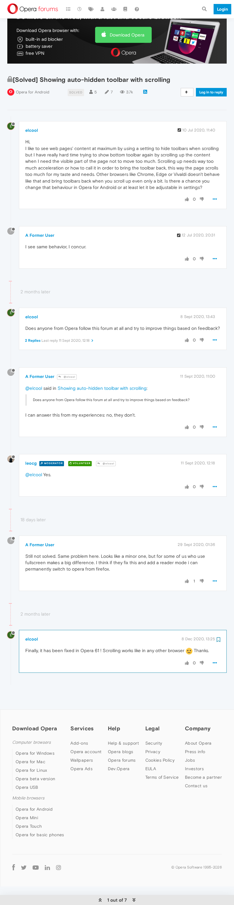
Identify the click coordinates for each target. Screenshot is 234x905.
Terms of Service (162, 777)
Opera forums (122, 760)
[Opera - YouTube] (36, 867)
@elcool (69, 377)
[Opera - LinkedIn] (47, 867)
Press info (195, 751)
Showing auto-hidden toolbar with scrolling (102, 388)
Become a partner (203, 777)
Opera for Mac (30, 761)
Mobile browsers (28, 798)
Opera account (85, 751)
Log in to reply (211, 92)
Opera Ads (81, 768)
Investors (194, 768)
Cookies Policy (160, 760)
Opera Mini (27, 817)
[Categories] (68, 9)
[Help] (137, 9)
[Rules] (125, 9)
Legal (152, 728)
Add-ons (79, 743)
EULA (150, 768)
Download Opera (127, 34)
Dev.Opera (119, 768)
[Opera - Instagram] (58, 867)
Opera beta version (35, 778)
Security (153, 743)
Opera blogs (120, 751)
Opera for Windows (35, 753)
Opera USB (27, 787)
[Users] (102, 9)
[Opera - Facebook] (13, 867)
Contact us (196, 785)
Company (198, 728)
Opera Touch (29, 826)
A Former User (39, 235)
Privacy (152, 751)
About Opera (198, 743)
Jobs (190, 760)
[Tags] (91, 9)
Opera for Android (32, 92)
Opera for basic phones (40, 834)
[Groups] (114, 9)
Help (114, 728)
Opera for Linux (31, 770)
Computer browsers (31, 742)
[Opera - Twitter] (24, 867)
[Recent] (80, 9)
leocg (31, 463)
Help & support (123, 743)
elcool (31, 130)
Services (82, 728)
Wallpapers (81, 760)
